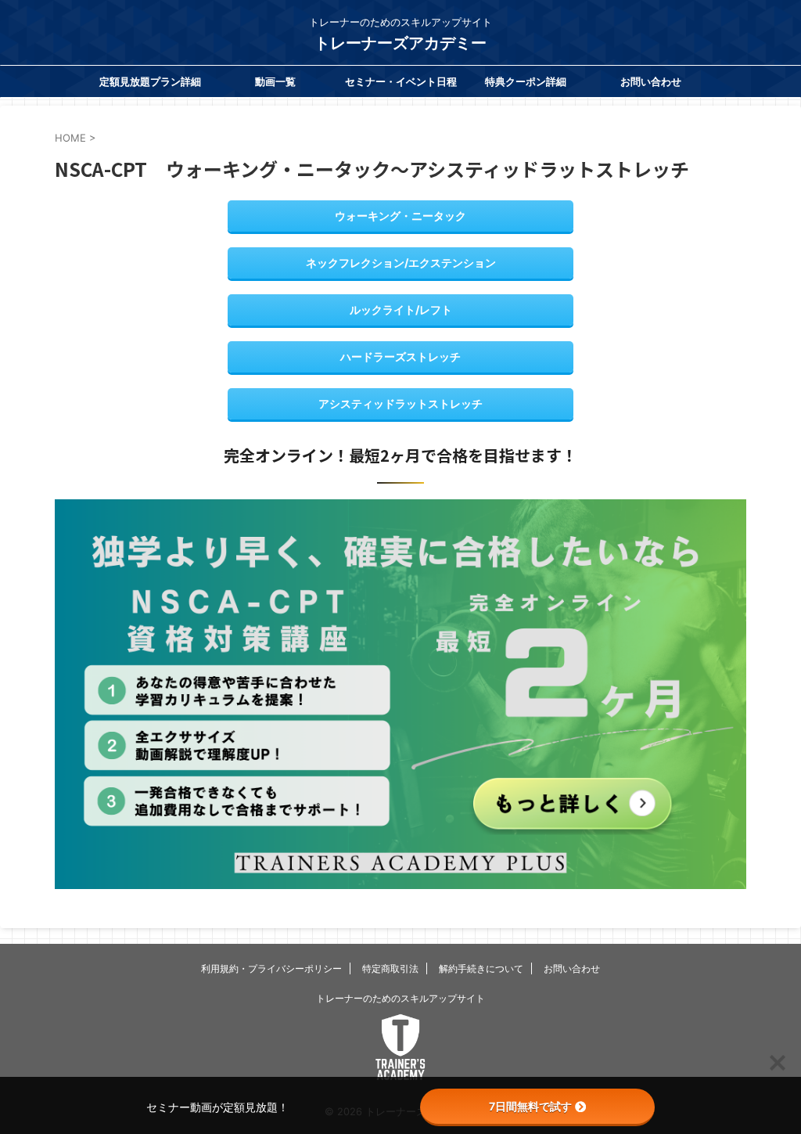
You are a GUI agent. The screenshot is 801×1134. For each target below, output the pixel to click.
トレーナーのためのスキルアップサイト (400, 998)
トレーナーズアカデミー (400, 43)
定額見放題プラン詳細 (150, 81)
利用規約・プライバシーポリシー (271, 968)
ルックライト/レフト (401, 309)
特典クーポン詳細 (525, 81)
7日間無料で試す (530, 1106)
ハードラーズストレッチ (400, 356)
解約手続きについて (481, 968)
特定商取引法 (390, 968)
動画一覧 (275, 81)
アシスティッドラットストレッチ (400, 403)
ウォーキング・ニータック (400, 215)
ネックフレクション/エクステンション (401, 262)
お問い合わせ (650, 81)
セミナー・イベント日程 (401, 81)
